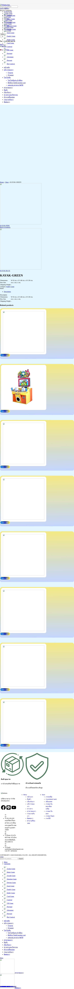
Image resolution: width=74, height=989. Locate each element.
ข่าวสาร (30, 809)
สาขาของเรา (31, 811)
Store (43, 795)
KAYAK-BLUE (5, 271)
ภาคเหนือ (49, 797)
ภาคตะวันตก (50, 816)
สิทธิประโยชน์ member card (17, 83)
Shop (6, 182)
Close (1, 857)
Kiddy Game (10, 286)
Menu (25, 795)
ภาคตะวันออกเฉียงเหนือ (49, 806)
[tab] (39, 292)
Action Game (8, 12)
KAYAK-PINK (5, 225)
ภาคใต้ (48, 818)
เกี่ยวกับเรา (30, 801)
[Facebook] (3, 807)
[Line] (8, 807)
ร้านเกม (10, 73)
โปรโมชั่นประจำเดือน (15, 80)
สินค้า (29, 799)
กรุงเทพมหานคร (51, 799)
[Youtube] (13, 807)
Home (2, 182)
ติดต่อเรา (30, 818)
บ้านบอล (10, 75)
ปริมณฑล (49, 801)
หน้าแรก (30, 797)
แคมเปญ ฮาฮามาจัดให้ (15, 85)
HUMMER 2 (4, 986)
